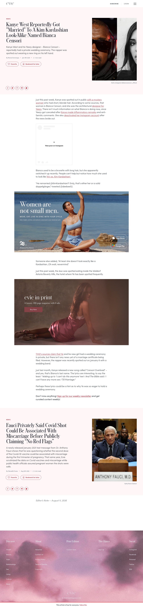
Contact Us (39, 554)
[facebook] (8, 88)
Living (8, 574)
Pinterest (132, 559)
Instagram (133, 550)
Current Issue (71, 550)
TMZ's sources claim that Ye (49, 353)
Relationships (11, 564)
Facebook (132, 554)
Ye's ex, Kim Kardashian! (58, 176)
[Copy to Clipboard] (26, 88)
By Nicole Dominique (12, 58)
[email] (22, 88)
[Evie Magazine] (10, 3)
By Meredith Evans (12, 471)
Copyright (38, 569)
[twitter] (12, 88)
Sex (7, 569)
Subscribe (83, 605)
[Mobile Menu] (135, 4)
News (8, 584)
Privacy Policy (40, 559)
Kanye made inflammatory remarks (78, 112)
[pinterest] (17, 88)
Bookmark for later (32, 64)
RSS (130, 569)
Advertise (38, 550)
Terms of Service (41, 564)
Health (8, 550)
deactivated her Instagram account (81, 115)
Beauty (8, 554)
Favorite (14, 64)
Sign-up (101, 550)
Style (8, 559)
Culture (9, 579)
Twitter (131, 564)
